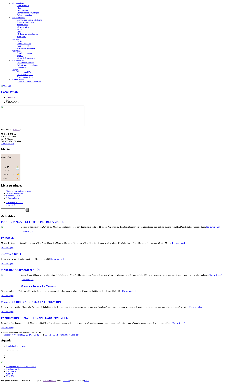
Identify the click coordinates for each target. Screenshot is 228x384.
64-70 (58, 335)
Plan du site (11, 371)
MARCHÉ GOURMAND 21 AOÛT (20, 270)
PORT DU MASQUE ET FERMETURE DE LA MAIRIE (32, 221)
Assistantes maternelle (26, 48)
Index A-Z (10, 205)
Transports (21, 36)
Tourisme (15, 70)
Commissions (22, 10)
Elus (19, 8)
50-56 (47, 335)
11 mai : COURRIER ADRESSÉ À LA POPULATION (31, 302)
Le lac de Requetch (25, 74)
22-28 (25, 335)
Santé (19, 29)
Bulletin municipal (24, 15)
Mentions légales (13, 369)
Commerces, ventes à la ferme (29, 20)
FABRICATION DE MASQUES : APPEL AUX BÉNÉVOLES (35, 318)
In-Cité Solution (49, 381)
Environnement (18, 60)
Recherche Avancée (14, 202)
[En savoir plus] (213, 227)
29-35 (31, 335)
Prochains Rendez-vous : (16, 346)
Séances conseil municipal (28, 13)
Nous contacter (7, 144)
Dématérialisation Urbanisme (29, 82)
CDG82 (66, 381)
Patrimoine (16, 51)
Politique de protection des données (21, 367)
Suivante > (65, 335)
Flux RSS (10, 376)
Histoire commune (24, 53)
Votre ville (10, 97)
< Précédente (17, 335)
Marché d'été (22, 25)
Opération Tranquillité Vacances (38, 286)
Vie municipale (18, 3)
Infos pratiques (23, 5)
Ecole (19, 41)
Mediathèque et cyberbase (28, 34)
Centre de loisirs (23, 46)
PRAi (86, 381)
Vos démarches (18, 79)
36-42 (36, 335)
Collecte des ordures (25, 63)
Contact (9, 374)
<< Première (6, 335)
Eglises (20, 55)
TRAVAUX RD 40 (11, 253)
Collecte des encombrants (27, 65)
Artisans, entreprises (25, 22)
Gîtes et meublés (24, 72)
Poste (19, 32)
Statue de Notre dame (26, 58)
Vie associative (23, 27)
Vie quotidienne (18, 17)
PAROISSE (7, 237)
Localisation (9, 92)
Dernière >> (76, 335)
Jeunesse (15, 39)
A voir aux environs (25, 77)
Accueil (16, 130)
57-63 (52, 335)
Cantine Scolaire (24, 44)
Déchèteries (22, 67)
